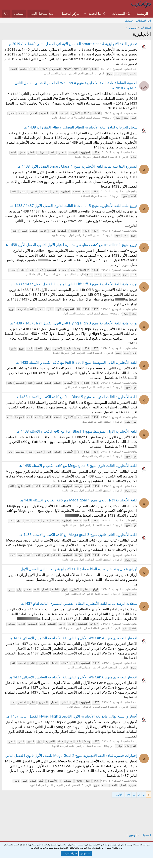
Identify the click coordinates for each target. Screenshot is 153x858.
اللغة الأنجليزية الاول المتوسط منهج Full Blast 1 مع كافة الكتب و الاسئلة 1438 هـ (77, 431)
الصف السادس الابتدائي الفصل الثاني (87, 707)
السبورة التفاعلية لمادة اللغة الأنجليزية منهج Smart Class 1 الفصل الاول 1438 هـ (77, 166)
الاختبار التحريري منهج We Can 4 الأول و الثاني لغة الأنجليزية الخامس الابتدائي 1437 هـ (73, 638)
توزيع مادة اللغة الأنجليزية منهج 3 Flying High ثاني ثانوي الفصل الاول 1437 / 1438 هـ (73, 323)
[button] (85, 14)
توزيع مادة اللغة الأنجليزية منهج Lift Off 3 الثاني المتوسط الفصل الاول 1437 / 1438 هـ (73, 284)
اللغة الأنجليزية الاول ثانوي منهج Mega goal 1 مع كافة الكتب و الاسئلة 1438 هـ (78, 500)
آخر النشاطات (143, 20)
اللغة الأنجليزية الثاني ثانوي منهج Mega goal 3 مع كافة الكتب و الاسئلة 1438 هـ (78, 534)
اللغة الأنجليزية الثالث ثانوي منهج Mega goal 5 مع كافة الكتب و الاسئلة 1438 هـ (78, 465)
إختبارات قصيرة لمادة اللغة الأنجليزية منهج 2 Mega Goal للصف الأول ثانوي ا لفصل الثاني (71, 755)
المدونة (49, 13)
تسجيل (129, 20)
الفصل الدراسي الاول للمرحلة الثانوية (72, 235)
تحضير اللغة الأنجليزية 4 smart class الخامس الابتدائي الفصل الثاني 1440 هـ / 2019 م (73, 43)
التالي (119, 794)
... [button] (134, 794)
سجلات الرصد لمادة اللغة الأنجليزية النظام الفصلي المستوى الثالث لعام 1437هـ (79, 603)
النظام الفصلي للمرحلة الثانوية (91, 157)
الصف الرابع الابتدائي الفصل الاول (82, 594)
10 (128, 794)
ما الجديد (94, 13)
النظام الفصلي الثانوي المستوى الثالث (79, 628)
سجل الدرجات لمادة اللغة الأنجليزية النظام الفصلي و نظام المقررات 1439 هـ (80, 127)
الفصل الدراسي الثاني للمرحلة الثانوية (72, 746)
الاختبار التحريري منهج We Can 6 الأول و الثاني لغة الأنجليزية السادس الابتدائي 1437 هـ (73, 677)
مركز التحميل (70, 13)
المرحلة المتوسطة (92, 421)
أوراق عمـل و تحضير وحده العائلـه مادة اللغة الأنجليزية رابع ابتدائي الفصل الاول (79, 568)
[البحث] (6, 14)
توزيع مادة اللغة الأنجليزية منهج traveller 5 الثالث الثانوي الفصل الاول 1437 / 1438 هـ (73, 205)
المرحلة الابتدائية (90, 196)
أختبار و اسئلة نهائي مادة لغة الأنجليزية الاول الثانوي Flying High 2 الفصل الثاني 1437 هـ (72, 716)
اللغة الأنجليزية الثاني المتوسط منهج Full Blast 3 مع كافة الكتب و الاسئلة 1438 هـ (76, 362)
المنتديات (118, 13)
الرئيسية (142, 13)
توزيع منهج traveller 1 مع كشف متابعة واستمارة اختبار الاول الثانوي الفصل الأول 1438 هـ (71, 244)
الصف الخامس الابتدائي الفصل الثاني (64, 73)
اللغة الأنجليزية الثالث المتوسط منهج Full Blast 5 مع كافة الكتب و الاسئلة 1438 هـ (76, 396)
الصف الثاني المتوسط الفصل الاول (81, 313)
